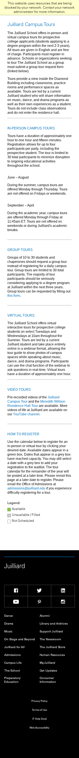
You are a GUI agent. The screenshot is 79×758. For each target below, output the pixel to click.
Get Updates (48, 670)
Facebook (16, 590)
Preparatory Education (12, 680)
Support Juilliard (51, 631)
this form (13, 295)
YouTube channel (26, 414)
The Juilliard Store (52, 647)
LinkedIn (63, 590)
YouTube (16, 601)
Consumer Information (48, 680)
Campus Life (12, 663)
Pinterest (39, 601)
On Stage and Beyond (19, 639)
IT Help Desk (39, 718)
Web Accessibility (39, 727)
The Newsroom (50, 639)
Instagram (63, 601)
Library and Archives (54, 623)
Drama (8, 623)
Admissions (12, 655)
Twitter (39, 590)
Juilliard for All (14, 647)
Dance (8, 616)
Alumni (45, 616)
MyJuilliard (47, 663)
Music (8, 631)
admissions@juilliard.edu (26, 488)
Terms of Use (39, 709)
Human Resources (52, 655)
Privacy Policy (39, 701)
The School (12, 670)
